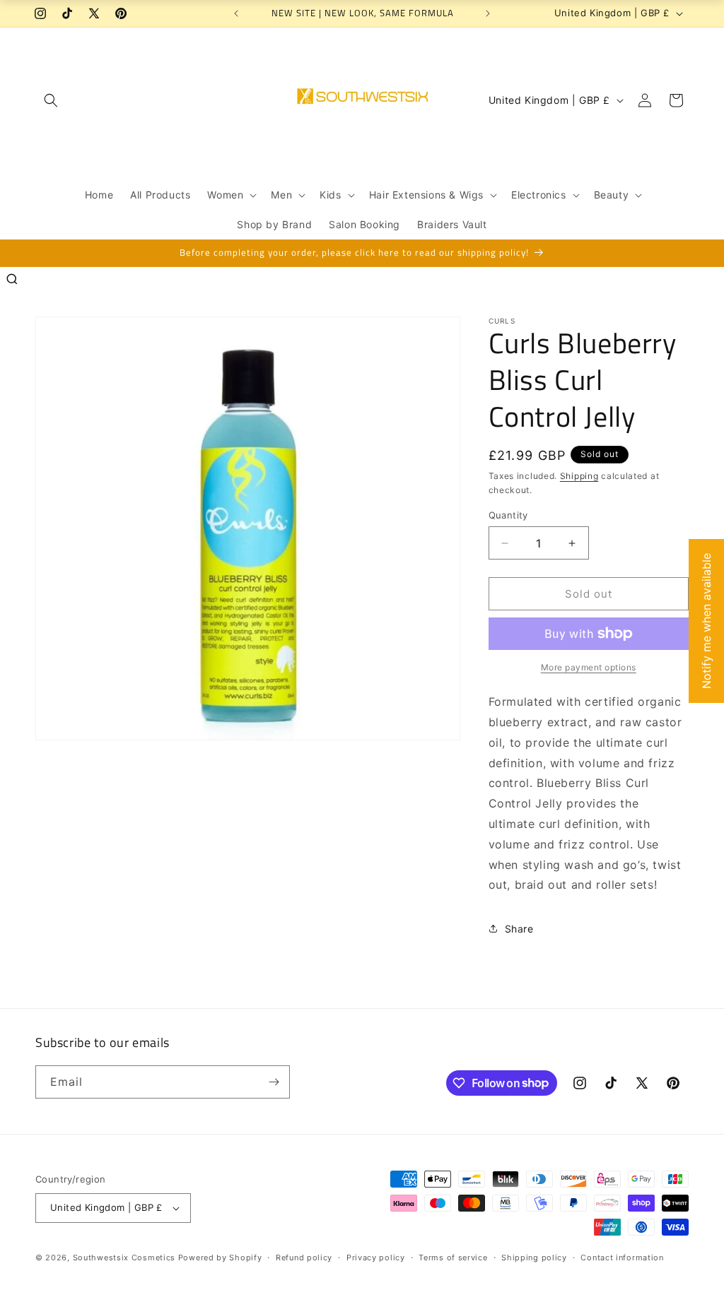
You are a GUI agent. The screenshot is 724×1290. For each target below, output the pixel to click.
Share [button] (519, 929)
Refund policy (304, 1257)
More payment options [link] (588, 667)
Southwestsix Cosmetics (125, 1257)
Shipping (579, 476)
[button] (50, 100)
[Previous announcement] (236, 13)
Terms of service (453, 1257)
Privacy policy (375, 1257)
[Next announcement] (487, 13)
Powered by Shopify (220, 1257)
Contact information (621, 1257)
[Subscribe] (273, 1082)
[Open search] (12, 279)
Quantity (508, 515)
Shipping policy (534, 1257)
